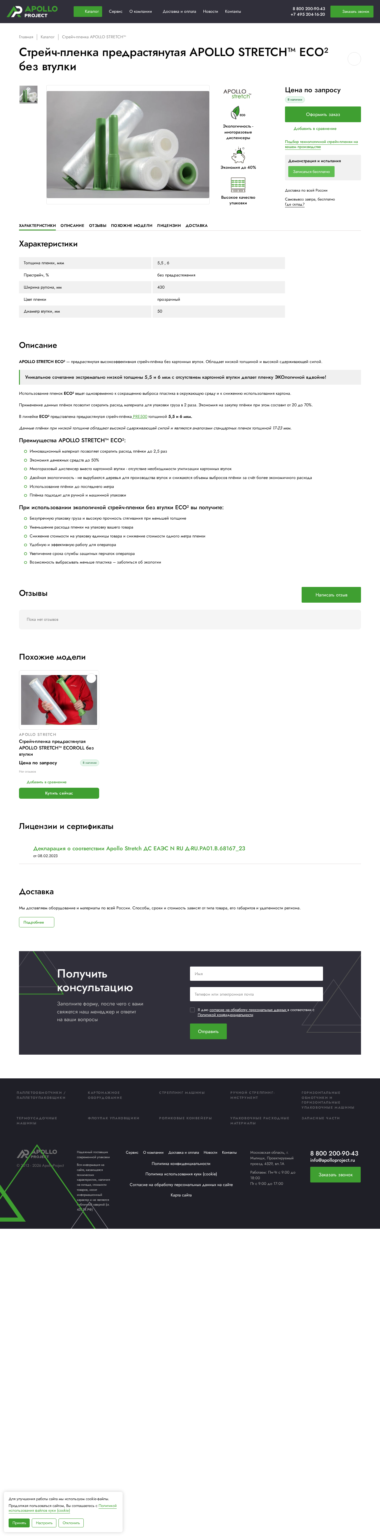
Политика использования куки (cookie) (181, 1174)
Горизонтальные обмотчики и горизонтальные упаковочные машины (328, 1100)
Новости (210, 1152)
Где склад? (295, 204)
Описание (72, 225)
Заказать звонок (336, 1174)
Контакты (229, 1152)
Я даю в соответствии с (256, 1012)
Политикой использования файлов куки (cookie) (63, 1508)
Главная (26, 37)
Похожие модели (131, 225)
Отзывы (97, 225)
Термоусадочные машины (37, 1121)
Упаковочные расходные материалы (260, 1121)
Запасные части (321, 1118)
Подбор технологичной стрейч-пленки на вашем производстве (321, 144)
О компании (153, 1152)
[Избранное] (272, 12)
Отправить (208, 1031)
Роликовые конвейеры (185, 1118)
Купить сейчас (59, 793)
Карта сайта (181, 1195)
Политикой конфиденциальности (225, 1015)
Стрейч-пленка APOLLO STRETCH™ (94, 37)
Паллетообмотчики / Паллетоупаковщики (41, 1095)
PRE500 (139, 416)
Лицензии (169, 225)
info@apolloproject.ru (332, 1160)
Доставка (197, 225)
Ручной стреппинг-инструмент (252, 1095)
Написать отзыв (331, 594)
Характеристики (37, 225)
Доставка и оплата (183, 1152)
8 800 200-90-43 (309, 9)
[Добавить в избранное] (354, 59)
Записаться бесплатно (311, 171)
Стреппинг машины (182, 1092)
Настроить (44, 1523)
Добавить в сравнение (315, 128)
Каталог (48, 37)
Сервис (132, 1152)
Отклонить (71, 1523)
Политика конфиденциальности (181, 1163)
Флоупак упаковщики (114, 1118)
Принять (19, 1523)
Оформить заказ (323, 114)
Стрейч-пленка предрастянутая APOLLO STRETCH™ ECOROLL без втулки (56, 747)
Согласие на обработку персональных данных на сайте (181, 1185)
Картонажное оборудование (105, 1095)
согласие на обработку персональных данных (248, 1010)
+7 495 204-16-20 (308, 14)
